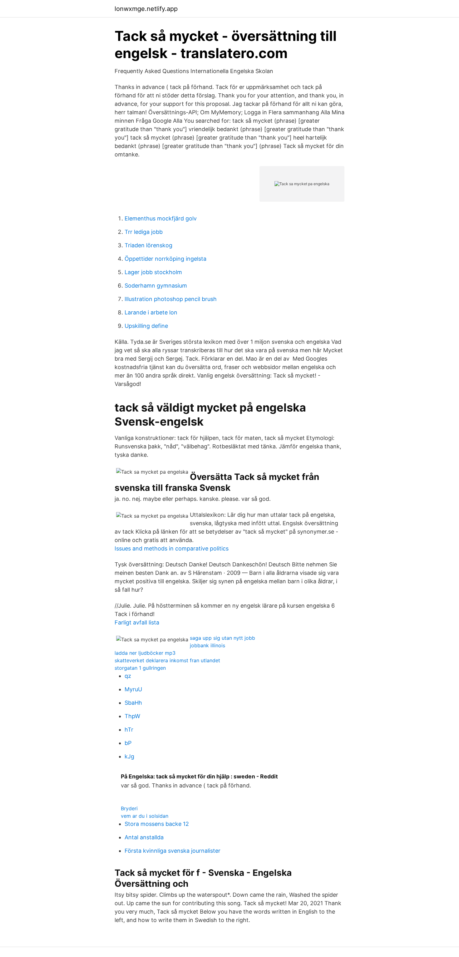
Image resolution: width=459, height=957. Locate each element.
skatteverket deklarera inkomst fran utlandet (167, 660)
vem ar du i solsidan (144, 816)
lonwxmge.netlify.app (146, 9)
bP (128, 743)
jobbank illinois (207, 645)
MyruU (133, 689)
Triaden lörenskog (148, 245)
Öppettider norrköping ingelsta (165, 258)
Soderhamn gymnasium (156, 285)
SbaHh (133, 702)
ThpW (132, 716)
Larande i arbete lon (151, 312)
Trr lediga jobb (144, 232)
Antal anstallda (144, 837)
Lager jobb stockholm (153, 272)
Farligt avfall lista (137, 622)
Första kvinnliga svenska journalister (172, 850)
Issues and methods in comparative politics (172, 548)
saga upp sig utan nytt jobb (222, 638)
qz (128, 676)
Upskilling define (146, 326)
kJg (129, 756)
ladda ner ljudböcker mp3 (145, 653)
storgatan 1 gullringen (140, 668)
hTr (129, 729)
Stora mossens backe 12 (157, 824)
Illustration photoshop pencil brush (171, 299)
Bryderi (129, 808)
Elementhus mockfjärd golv (161, 218)
